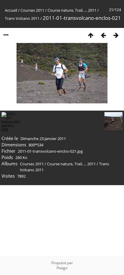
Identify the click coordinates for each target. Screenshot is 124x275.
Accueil (11, 10)
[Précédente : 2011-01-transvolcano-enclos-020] (103, 35)
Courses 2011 (32, 10)
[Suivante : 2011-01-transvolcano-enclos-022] (116, 35)
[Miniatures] (90, 35)
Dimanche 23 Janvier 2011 (43, 138)
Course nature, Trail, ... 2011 (72, 10)
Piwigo (62, 267)
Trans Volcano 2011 (22, 18)
